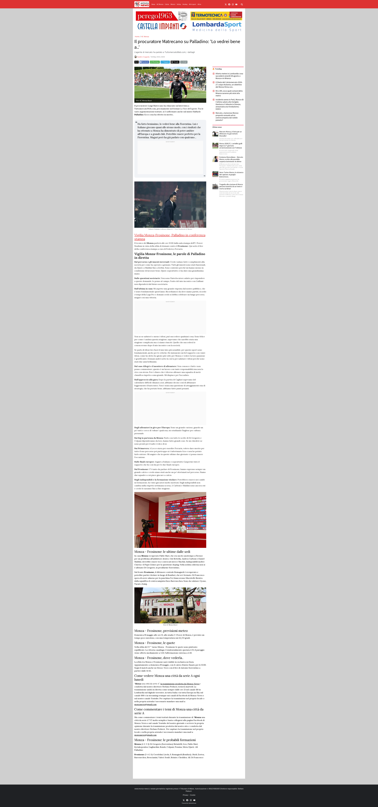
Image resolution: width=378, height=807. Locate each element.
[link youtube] (236, 4)
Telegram (166, 62)
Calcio (167, 4)
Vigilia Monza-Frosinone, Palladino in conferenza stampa (169, 237)
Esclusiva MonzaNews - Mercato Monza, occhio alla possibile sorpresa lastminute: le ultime (231, 159)
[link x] (225, 4)
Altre (199, 4)
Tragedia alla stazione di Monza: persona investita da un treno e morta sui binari (231, 186)
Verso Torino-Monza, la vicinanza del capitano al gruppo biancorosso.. (231, 174)
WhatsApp (155, 62)
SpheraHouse (192, 803)
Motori (173, 4)
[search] (242, 4)
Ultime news (217, 127)
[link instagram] (233, 4)
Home (137, 37)
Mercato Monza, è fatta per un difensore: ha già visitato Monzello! (230, 133)
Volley (179, 4)
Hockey (185, 4)
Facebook (145, 62)
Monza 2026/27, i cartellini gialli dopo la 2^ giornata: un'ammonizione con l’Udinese (230, 145)
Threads (175, 62)
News (153, 4)
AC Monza (160, 4)
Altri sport (192, 4)
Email (184, 62)
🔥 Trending (217, 69)
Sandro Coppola (143, 57)
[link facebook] (229, 4)
